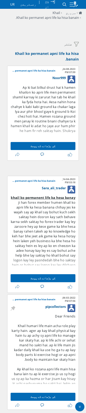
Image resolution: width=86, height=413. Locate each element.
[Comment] (41, 154)
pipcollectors (55, 306)
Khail (56, 13)
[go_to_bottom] (79, 406)
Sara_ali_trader (54, 188)
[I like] (69, 154)
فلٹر (68, 44)
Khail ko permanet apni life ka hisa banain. (47, 17)
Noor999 (59, 78)
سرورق (71, 13)
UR (12, 4)
